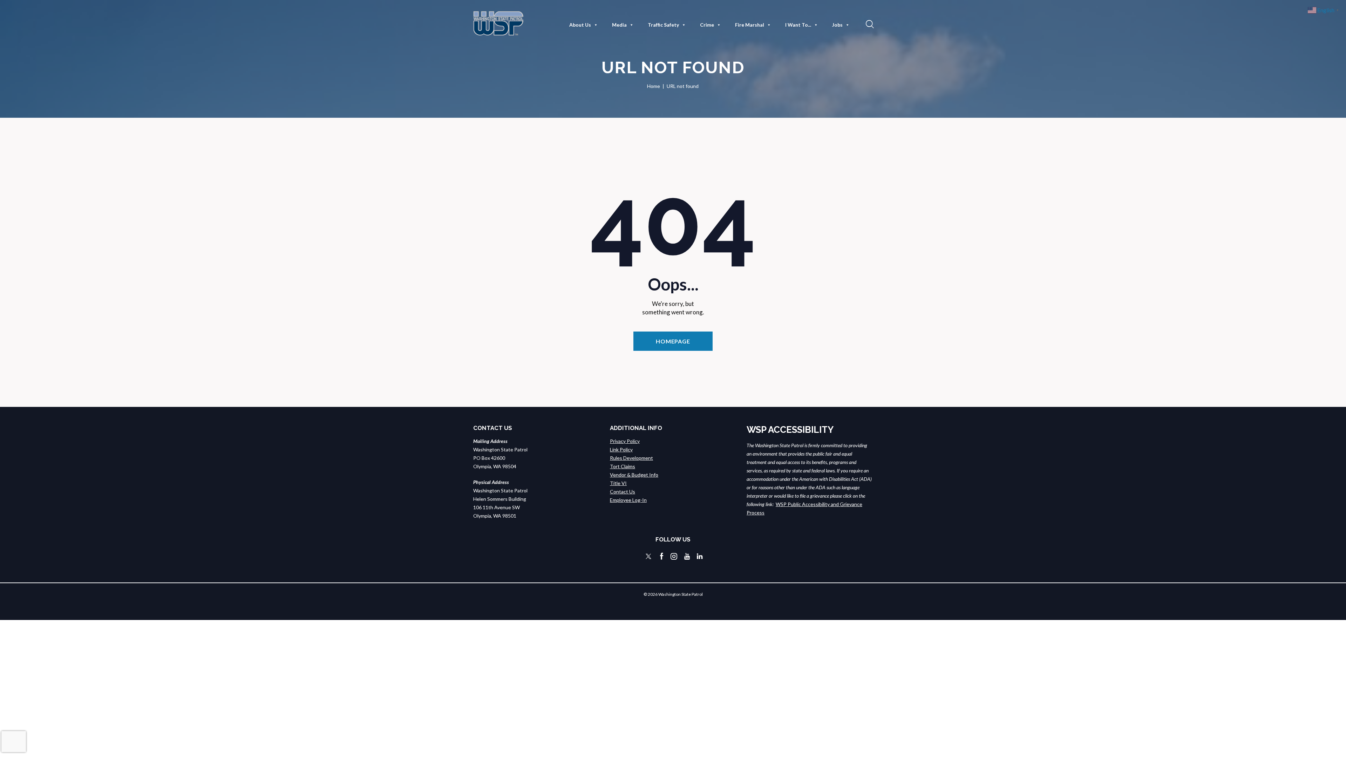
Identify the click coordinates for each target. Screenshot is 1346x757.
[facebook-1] (662, 556)
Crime (707, 25)
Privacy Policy (625, 441)
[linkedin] (699, 556)
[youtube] (687, 556)
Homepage (673, 341)
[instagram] (674, 556)
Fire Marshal (749, 25)
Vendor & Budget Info (634, 475)
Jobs (837, 25)
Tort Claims (622, 466)
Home (653, 86)
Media (619, 25)
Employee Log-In (628, 500)
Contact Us (622, 492)
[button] (869, 24)
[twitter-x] (648, 556)
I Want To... (798, 25)
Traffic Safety (663, 25)
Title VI (618, 483)
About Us (580, 25)
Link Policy (621, 449)
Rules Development (631, 458)
